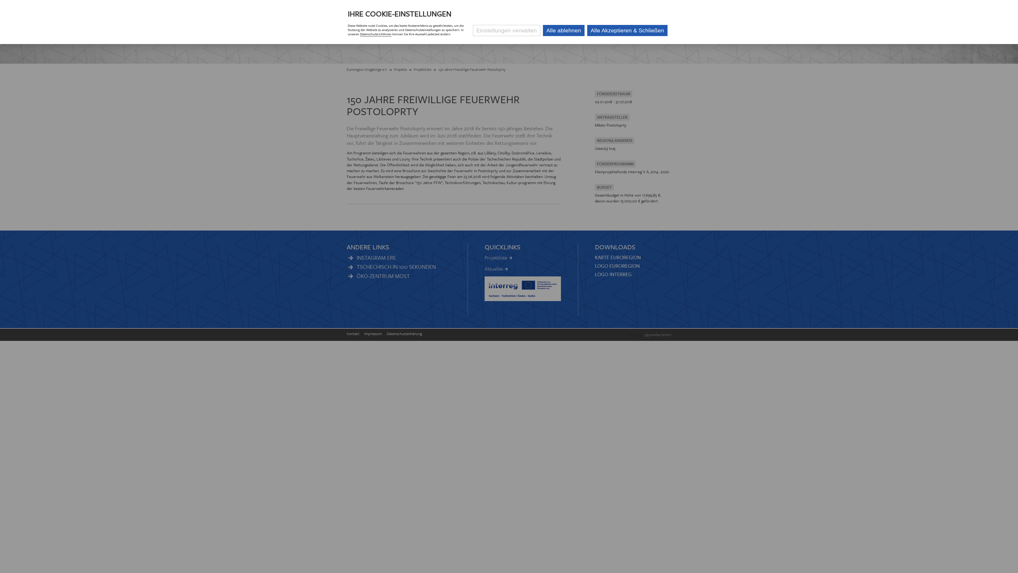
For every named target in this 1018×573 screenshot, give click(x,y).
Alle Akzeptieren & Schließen (627, 30)
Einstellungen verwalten (506, 30)
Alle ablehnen (563, 30)
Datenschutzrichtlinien (376, 34)
